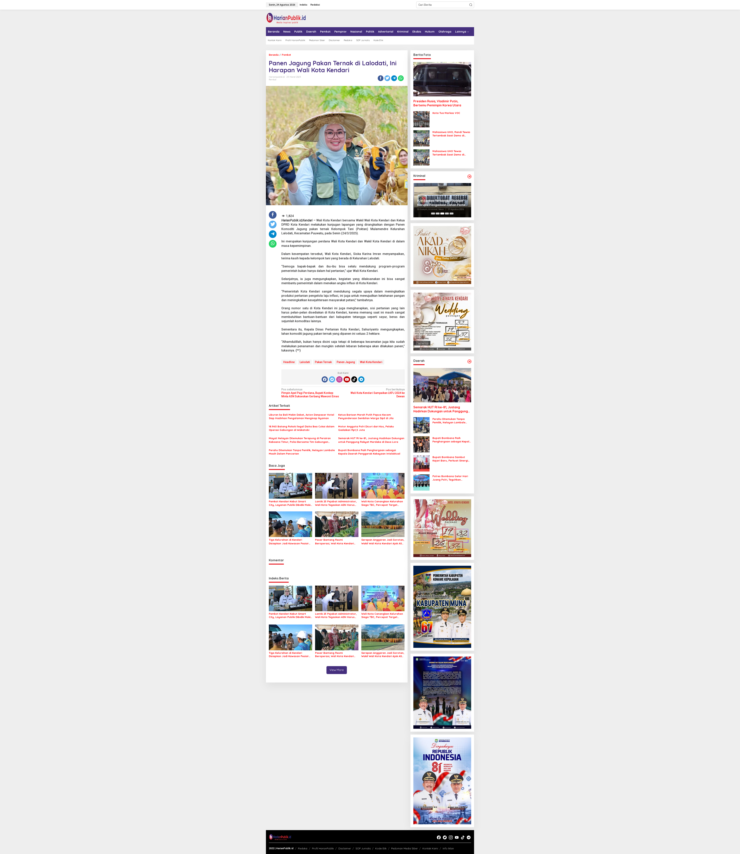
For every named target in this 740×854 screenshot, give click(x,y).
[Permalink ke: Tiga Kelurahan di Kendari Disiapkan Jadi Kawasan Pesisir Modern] (290, 524)
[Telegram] (361, 379)
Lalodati (305, 362)
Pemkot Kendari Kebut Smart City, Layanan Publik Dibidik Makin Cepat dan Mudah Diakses (290, 503)
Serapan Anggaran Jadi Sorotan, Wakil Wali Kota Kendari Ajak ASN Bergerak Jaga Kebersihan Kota (382, 541)
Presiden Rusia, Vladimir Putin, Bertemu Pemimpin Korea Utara (437, 103)
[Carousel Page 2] (438, 213)
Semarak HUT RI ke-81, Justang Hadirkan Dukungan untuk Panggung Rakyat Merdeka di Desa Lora (371, 440)
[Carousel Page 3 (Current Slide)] (442, 213)
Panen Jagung (346, 362)
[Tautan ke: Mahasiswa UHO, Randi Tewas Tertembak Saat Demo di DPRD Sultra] (421, 138)
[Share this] (380, 78)
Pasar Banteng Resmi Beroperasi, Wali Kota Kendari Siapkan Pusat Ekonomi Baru (334, 541)
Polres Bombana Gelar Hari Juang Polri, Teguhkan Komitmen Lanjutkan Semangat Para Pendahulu (450, 478)
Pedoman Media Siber (404, 848)
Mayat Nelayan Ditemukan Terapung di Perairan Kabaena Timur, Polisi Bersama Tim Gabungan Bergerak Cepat (300, 440)
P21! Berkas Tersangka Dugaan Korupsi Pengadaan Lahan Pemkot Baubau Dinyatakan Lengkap (442, 203)
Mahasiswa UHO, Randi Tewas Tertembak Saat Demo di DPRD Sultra (451, 133)
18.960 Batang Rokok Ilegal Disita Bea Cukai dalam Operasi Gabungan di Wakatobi (301, 428)
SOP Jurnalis (363, 848)
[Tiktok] (354, 379)
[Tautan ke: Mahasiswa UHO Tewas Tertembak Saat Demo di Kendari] (421, 157)
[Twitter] (332, 379)
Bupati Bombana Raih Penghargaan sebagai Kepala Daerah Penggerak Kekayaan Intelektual (369, 452)
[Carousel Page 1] (433, 213)
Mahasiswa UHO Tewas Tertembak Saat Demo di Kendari (448, 153)
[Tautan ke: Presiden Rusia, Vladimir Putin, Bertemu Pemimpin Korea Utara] (442, 79)
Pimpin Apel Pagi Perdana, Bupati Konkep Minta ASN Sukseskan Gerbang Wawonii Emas (310, 393)
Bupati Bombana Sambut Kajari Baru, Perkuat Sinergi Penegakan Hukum (450, 459)
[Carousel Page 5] (451, 213)
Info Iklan (448, 848)
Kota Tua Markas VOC (446, 112)
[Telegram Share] (394, 78)
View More (337, 670)
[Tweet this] (387, 78)
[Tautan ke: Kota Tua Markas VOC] (421, 119)
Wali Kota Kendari (371, 362)
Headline (289, 362)
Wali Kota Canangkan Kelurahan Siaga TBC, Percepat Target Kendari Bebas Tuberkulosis (382, 503)
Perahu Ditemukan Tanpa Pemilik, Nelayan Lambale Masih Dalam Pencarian (302, 452)
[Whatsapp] (401, 78)
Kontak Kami (430, 848)
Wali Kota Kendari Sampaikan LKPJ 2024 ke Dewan (377, 393)
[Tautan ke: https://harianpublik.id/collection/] (469, 361)
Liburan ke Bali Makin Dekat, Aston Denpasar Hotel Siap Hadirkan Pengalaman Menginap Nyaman (301, 416)
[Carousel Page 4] (447, 213)
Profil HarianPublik (323, 848)
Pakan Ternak (323, 362)
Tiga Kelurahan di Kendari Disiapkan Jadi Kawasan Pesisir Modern (289, 541)
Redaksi (302, 848)
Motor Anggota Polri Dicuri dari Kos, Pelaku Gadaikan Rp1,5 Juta (366, 428)
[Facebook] (325, 379)
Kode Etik (381, 848)
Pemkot (272, 79)
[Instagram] (339, 379)
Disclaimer (344, 848)
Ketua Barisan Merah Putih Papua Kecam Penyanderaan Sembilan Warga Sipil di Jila (366, 416)
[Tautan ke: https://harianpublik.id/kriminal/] (469, 176)
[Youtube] (347, 379)
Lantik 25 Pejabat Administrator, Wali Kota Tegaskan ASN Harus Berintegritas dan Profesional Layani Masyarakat (336, 503)
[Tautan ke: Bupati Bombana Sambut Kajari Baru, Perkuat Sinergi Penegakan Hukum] (421, 463)
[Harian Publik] (286, 18)
